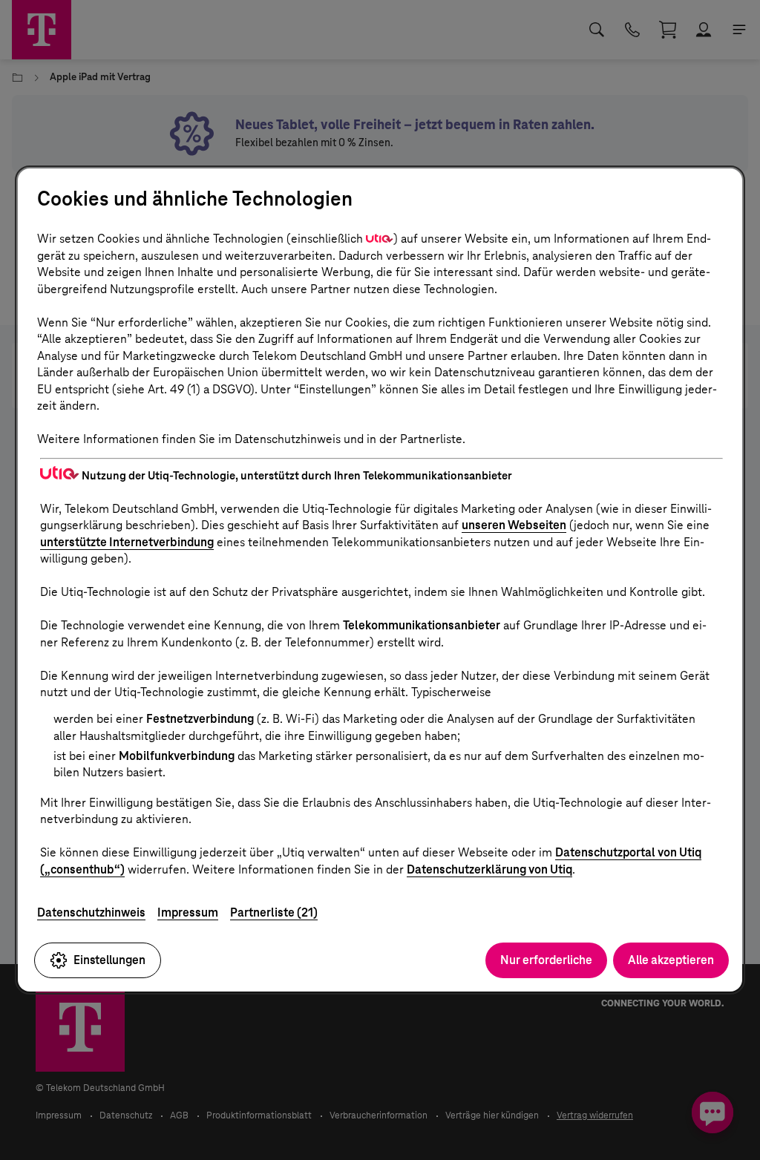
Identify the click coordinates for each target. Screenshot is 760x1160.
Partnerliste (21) (274, 912)
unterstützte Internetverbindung (127, 542)
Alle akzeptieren (671, 960)
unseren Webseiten (514, 525)
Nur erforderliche (546, 960)
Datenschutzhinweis (91, 912)
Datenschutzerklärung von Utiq (489, 869)
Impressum (187, 912)
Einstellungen (109, 960)
